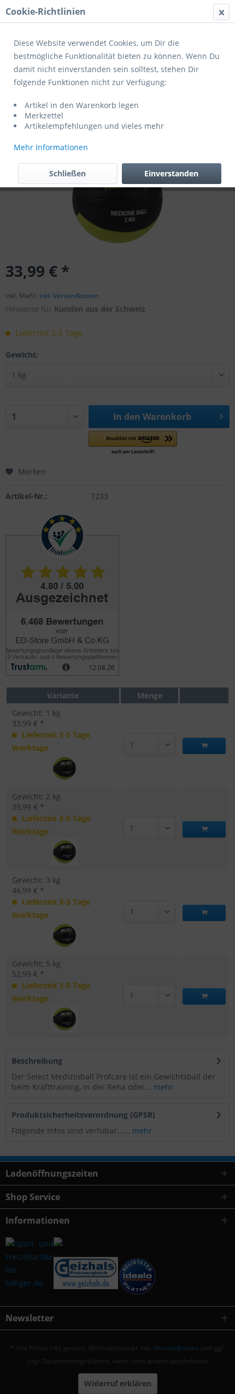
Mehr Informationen (51, 147)
